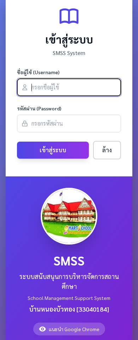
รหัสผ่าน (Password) (39, 108)
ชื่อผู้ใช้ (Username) (38, 72)
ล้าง (107, 150)
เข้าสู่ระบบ (53, 150)
